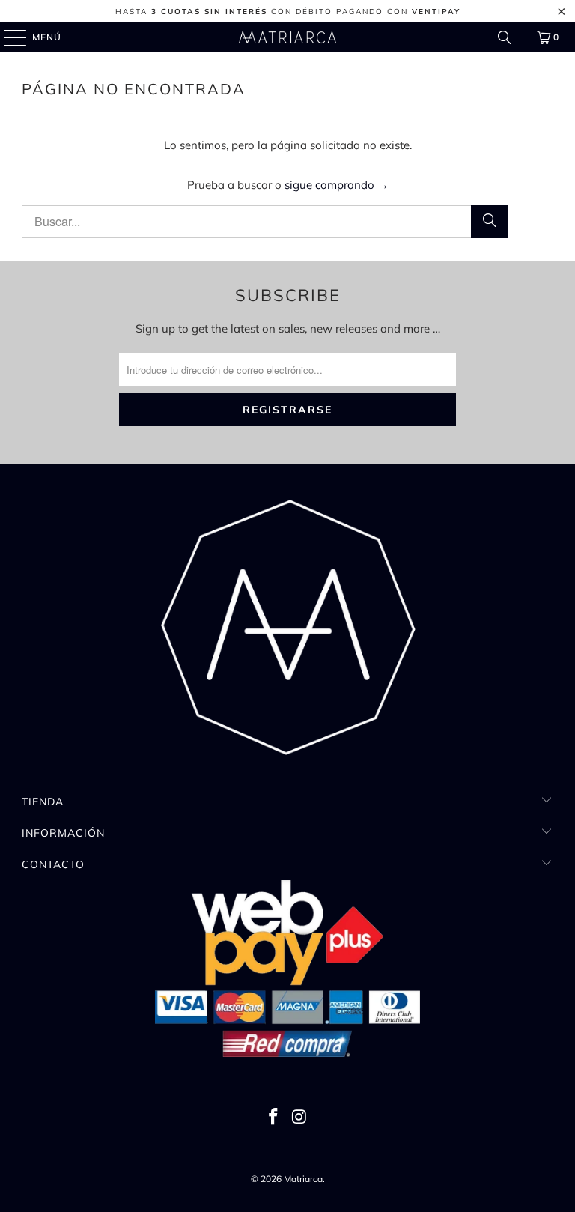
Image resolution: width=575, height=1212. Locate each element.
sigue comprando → (337, 185)
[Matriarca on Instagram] (300, 1118)
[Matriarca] (287, 37)
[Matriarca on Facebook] (274, 1118)
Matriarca (303, 1178)
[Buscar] (504, 37)
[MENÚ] (8, 37)
